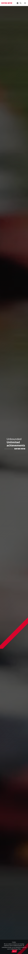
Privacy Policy (17, 949)
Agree (14, 951)
